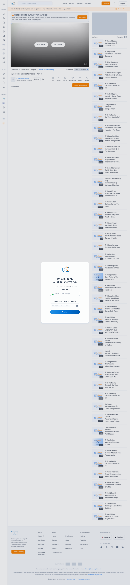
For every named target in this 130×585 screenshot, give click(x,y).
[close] (85, 265)
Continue (65, 312)
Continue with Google (62, 294)
